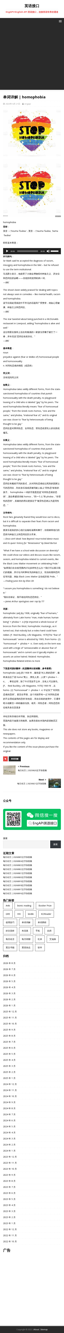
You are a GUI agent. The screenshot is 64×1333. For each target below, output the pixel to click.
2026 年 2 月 (9, 999)
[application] (32, 251)
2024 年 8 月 (9, 1108)
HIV (19, 913)
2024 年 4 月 (9, 1132)
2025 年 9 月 (9, 1029)
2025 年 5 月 (9, 1053)
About (36, 1329)
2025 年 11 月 (10, 1017)
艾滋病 (52, 939)
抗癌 (49, 930)
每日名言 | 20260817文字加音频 (17, 889)
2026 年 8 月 (9, 963)
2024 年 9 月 (9, 1102)
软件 (40, 947)
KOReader (46, 913)
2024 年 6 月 (9, 1120)
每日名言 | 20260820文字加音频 (17, 877)
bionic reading (24, 905)
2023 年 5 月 (9, 1199)
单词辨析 (42, 922)
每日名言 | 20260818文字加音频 (17, 885)
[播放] (7, 251)
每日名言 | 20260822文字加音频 (17, 869)
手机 (38, 930)
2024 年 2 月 (9, 1144)
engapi (27, 103)
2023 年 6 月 (9, 1193)
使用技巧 (10, 922)
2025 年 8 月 (9, 1035)
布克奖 (25, 930)
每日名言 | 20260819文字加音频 (17, 881)
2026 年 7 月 (9, 969)
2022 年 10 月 (10, 1241)
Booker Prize (45, 905)
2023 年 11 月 (10, 1162)
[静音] (48, 251)
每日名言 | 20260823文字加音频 (17, 865)
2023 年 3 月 (9, 1211)
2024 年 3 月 (9, 1138)
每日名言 (10, 939)
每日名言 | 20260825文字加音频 (17, 857)
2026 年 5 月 (9, 981)
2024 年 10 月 (10, 1096)
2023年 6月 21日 (13, 103)
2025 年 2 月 (9, 1072)
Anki (8, 905)
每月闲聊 (26, 939)
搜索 (5, 838)
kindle (31, 913)
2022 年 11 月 (10, 1235)
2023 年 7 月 (9, 1186)
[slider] (55, 251)
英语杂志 (26, 947)
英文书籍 (10, 947)
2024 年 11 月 (10, 1090)
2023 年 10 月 (10, 1168)
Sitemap (44, 1329)
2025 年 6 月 (9, 1047)
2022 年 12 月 (10, 1229)
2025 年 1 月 (9, 1078)
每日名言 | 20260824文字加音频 (17, 861)
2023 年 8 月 (9, 1180)
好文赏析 (10, 930)
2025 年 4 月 (9, 1059)
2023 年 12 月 (10, 1156)
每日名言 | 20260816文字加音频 (17, 893)
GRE (8, 913)
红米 (40, 939)
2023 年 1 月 (9, 1223)
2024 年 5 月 (9, 1126)
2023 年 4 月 (9, 1205)
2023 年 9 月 (9, 1174)
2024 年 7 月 (9, 1114)
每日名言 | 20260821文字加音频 (17, 873)
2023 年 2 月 (9, 1217)
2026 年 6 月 (9, 975)
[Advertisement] (32, 58)
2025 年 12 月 (10, 1011)
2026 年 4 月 (9, 987)
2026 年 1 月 (9, 1005)
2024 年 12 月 (10, 1084)
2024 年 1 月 (9, 1150)
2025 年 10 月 (10, 1023)
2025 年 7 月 (9, 1041)
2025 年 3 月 (9, 1065)
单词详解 (14, 758)
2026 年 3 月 (9, 993)
